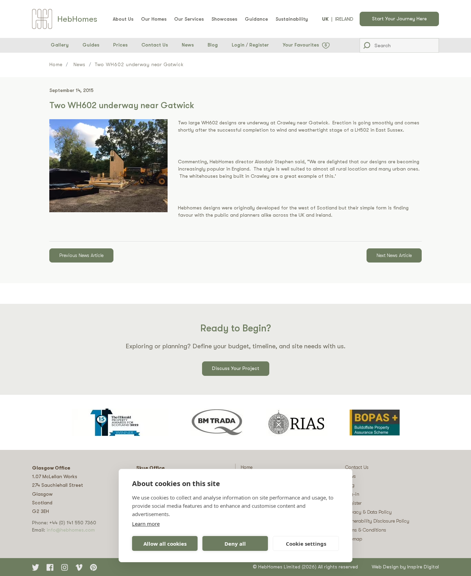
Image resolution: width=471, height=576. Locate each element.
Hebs (77, 19)
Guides (90, 45)
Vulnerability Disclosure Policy (377, 521)
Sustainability (291, 19)
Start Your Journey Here (399, 18)
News (188, 45)
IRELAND (344, 19)
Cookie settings (306, 543)
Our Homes (154, 19)
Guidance (256, 19)
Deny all (235, 543)
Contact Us (154, 45)
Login (238, 45)
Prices (120, 45)
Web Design (385, 566)
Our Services (189, 19)
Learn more (146, 523)
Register (259, 45)
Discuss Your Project (235, 368)
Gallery (60, 45)
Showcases (224, 19)
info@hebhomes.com (71, 530)
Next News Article (394, 255)
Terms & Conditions (365, 530)
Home (55, 64)
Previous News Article (81, 255)
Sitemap (353, 539)
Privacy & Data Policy (368, 512)
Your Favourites (305, 45)
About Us (123, 19)
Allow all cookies (165, 543)
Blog (213, 45)
